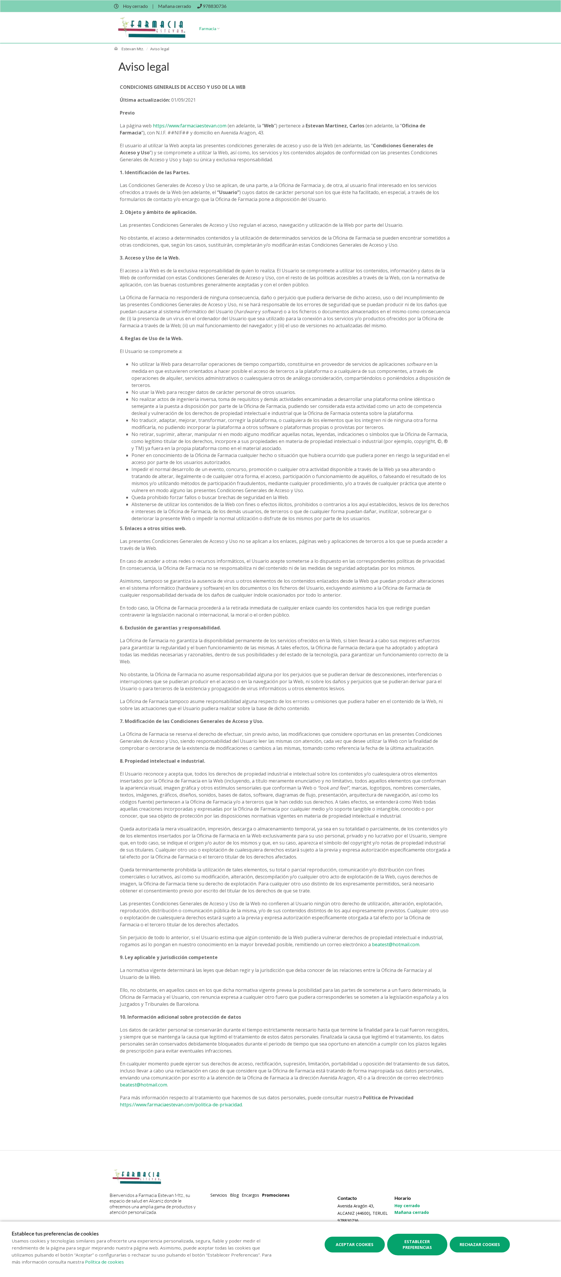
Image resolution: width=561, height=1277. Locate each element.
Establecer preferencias (417, 1244)
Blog (234, 1195)
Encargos (250, 1195)
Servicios (218, 1195)
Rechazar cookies (480, 1244)
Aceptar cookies (354, 1244)
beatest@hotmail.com (395, 944)
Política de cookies (104, 1262)
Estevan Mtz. (133, 48)
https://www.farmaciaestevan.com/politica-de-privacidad (181, 1104)
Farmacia (207, 28)
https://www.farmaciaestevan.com (189, 125)
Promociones (276, 1195)
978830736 (348, 1220)
